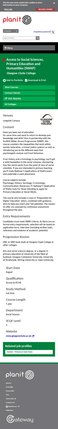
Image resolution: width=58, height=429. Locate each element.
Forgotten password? (42, 32)
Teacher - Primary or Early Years (19, 352)
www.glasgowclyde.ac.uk (18, 336)
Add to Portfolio (14, 81)
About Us (8, 383)
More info (8, 9)
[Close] (54, 3)
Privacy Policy (10, 391)
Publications (9, 410)
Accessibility (9, 387)
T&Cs (7, 395)
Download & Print (36, 81)
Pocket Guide (10, 398)
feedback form (10, 402)
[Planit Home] (17, 26)
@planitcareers (12, 406)
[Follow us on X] (53, 32)
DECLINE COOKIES (45, 9)
